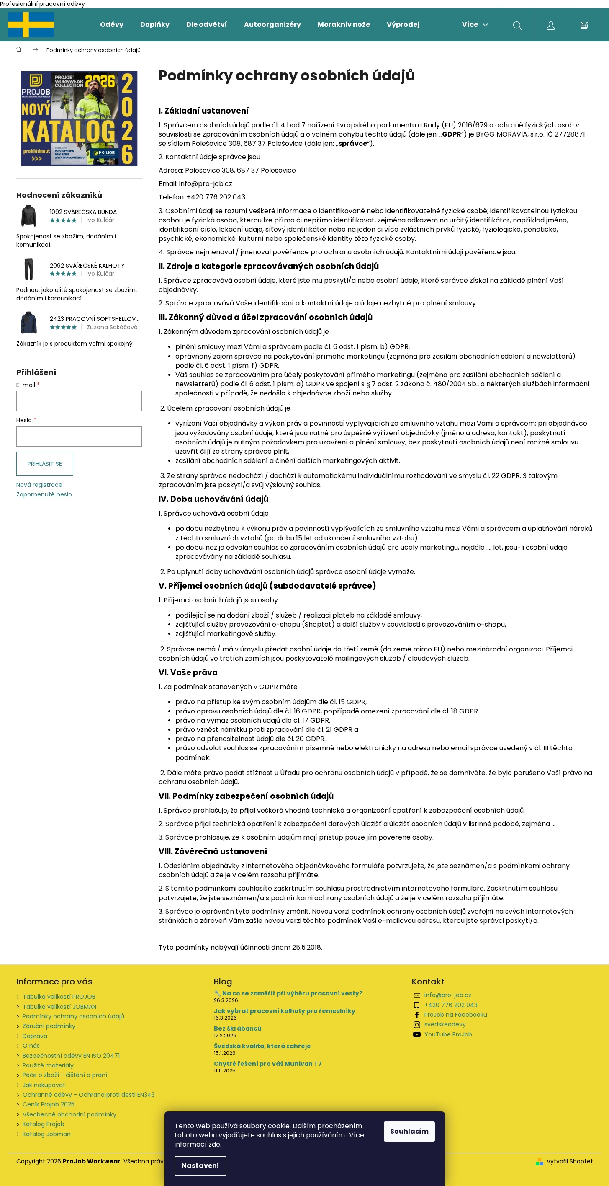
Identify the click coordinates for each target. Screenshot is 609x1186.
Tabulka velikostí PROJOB (59, 996)
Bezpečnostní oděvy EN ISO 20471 (71, 1056)
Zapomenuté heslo (44, 495)
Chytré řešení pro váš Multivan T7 (268, 1064)
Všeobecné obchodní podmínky (69, 1114)
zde (214, 1144)
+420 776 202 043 (451, 1005)
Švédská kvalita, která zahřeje (262, 1046)
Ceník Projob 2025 (49, 1104)
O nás (31, 1045)
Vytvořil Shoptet (570, 1161)
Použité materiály (48, 1065)
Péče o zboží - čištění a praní (65, 1075)
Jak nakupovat (44, 1085)
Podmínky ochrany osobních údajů (73, 1016)
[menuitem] (112, 24)
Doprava (35, 1036)
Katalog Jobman (47, 1134)
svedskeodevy (445, 1024)
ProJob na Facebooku (455, 1014)
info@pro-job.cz (447, 995)
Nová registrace (39, 485)
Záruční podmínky (49, 1026)
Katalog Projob (43, 1124)
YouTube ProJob (448, 1034)
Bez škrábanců (238, 1029)
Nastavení (200, 1165)
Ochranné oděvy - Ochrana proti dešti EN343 (89, 1094)
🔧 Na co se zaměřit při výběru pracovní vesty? (288, 993)
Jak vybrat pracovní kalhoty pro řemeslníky (284, 1011)
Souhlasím (409, 1131)
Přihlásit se (45, 464)
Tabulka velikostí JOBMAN (59, 1007)
